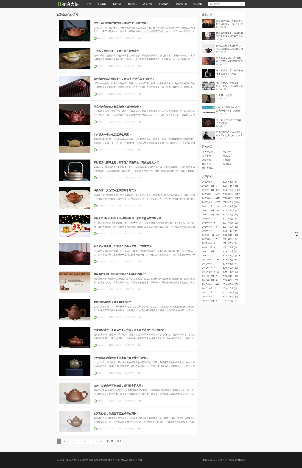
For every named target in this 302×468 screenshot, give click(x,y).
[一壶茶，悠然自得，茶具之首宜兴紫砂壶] (74, 68)
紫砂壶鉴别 (163, 4)
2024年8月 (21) (210, 218)
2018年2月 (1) (209, 292)
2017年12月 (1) (230, 292)
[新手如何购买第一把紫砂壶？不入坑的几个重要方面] (74, 263)
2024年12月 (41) (210, 210)
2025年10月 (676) (211, 189)
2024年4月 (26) (230, 222)
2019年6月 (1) (209, 263)
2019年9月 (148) (210, 259)
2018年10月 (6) (210, 280)
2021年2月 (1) (230, 247)
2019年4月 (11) (210, 267)
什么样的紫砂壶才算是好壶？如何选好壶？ (117, 106)
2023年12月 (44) (231, 230)
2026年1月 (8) (230, 181)
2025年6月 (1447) (211, 198)
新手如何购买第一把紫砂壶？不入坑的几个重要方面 (122, 246)
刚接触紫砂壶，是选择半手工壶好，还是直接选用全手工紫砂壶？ (130, 329)
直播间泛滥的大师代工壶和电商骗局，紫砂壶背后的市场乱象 (128, 218)
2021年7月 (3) (230, 239)
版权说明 (93, 459)
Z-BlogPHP (221, 459)
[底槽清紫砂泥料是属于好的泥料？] (74, 319)
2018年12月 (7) (210, 275)
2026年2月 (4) (209, 181)
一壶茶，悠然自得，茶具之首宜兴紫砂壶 (116, 50)
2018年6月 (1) (209, 288)
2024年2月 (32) (230, 226)
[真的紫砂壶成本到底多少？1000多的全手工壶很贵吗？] (74, 96)
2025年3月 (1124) (231, 202)
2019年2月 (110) (210, 271)
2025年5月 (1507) (231, 198)
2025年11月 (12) (231, 185)
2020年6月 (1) (230, 251)
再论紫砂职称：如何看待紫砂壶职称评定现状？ (120, 274)
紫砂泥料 (197, 4)
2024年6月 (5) (230, 218)
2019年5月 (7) (230, 263)
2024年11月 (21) (231, 210)
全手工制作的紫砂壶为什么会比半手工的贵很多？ (121, 23)
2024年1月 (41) (210, 230)
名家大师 (117, 4)
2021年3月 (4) (209, 247)
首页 (89, 4)
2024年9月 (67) (230, 214)
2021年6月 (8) (209, 243)
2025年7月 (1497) (231, 193)
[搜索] (240, 4)
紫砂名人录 (122, 459)
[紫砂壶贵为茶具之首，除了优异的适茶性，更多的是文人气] (74, 180)
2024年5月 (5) (209, 222)
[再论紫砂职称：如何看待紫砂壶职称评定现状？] (74, 291)
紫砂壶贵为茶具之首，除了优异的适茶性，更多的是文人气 (126, 162)
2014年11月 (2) (230, 296)
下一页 (109, 441)
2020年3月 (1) (209, 255)
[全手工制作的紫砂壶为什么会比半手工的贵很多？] (74, 40)
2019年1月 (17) (230, 271)
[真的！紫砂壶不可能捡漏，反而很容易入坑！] (74, 403)
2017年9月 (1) (209, 296)
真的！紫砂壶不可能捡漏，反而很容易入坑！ (119, 385)
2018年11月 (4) (230, 275)
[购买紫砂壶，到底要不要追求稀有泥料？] (74, 431)
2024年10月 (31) (210, 214)
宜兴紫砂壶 (181, 4)
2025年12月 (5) (210, 185)
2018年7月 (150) (231, 284)
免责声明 (84, 459)
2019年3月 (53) (230, 267)
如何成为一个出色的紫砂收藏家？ (112, 134)
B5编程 (241, 459)
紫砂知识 (227, 155)
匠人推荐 (206, 155)
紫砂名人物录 (135, 459)
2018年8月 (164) (210, 284)
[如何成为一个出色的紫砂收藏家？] (74, 152)
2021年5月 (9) (230, 243)
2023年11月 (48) (210, 234)
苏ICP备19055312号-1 (68, 459)
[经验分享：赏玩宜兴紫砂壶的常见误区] (74, 207)
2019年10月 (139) (231, 255)
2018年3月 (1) (230, 288)
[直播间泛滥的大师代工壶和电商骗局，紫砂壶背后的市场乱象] (74, 235)
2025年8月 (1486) (211, 193)
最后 (119, 441)
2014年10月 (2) (210, 300)
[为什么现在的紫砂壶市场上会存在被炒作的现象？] (74, 375)
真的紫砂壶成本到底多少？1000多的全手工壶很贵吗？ (124, 78)
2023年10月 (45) (231, 234)
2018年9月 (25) (230, 280)
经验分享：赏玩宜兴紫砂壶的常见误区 (115, 190)
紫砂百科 (101, 4)
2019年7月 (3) (230, 259)
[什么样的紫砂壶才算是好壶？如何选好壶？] (74, 124)
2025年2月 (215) (210, 206)
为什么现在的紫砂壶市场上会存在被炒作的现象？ (121, 357)
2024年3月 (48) (210, 226)
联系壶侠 (112, 459)
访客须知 (102, 459)
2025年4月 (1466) (211, 202)
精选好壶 (147, 4)
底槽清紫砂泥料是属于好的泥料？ (112, 302)
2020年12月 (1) (210, 251)
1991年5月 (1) (230, 300)
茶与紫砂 (132, 4)
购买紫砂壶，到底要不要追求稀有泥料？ (116, 413)
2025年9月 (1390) (231, 189)
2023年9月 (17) (210, 239)
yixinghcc (101, 38)
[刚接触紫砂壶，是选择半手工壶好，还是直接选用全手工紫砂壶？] (74, 347)
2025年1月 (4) (230, 206)
